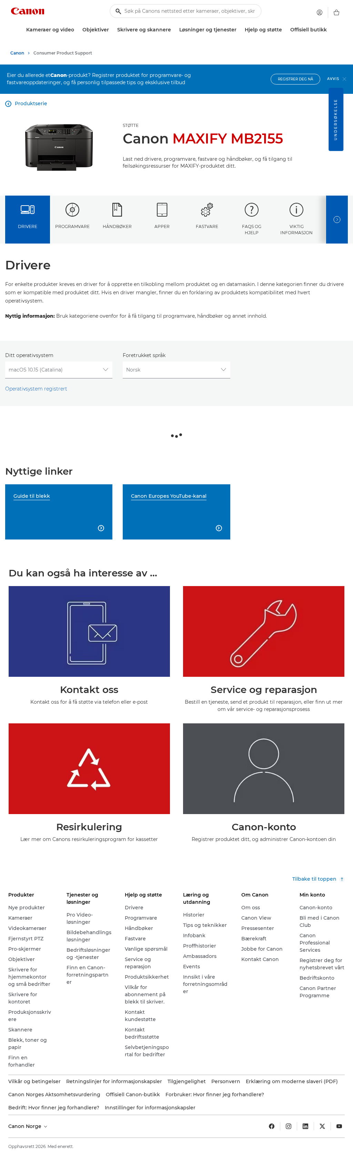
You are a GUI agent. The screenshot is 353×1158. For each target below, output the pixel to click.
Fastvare (207, 226)
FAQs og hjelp (251, 229)
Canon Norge (25, 1126)
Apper (162, 226)
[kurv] (336, 12)
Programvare (72, 226)
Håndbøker (117, 226)
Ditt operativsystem (29, 355)
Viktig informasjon (296, 229)
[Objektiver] (111, 29)
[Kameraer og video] (77, 29)
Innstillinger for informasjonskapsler (150, 1108)
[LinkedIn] (305, 1126)
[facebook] (271, 1126)
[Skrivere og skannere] (173, 29)
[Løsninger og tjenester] (239, 29)
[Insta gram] (288, 1126)
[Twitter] (322, 1126)
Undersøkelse (335, 119)
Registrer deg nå (295, 79)
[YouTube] (339, 1126)
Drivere (27, 226)
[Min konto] (319, 12)
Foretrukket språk (144, 355)
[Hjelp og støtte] (285, 29)
